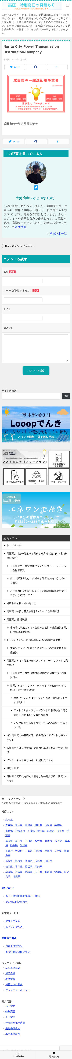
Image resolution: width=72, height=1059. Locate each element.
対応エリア (13, 768)
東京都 (9, 830)
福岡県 (9, 872)
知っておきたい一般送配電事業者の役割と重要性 (33, 640)
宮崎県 (58, 872)
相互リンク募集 (14, 984)
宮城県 (28, 825)
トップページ (14, 545)
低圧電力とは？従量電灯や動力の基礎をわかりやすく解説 (37, 750)
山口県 (48, 861)
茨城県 (31, 830)
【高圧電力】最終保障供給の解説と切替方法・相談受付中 (38, 675)
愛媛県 (28, 866)
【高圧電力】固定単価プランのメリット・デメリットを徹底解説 (38, 568)
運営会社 (10, 973)
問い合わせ (54, 1056)
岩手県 (19, 825)
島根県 (19, 861)
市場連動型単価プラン (17, 951)
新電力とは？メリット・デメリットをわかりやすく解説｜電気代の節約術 (38, 687)
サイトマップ (12, 967)
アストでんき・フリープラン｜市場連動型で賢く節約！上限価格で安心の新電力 (40, 712)
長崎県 (28, 872)
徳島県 (9, 866)
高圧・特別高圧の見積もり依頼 (22, 896)
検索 (66, 396)
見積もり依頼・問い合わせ (21, 603)
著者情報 (21, 226)
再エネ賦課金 (12, 1034)
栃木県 (41, 830)
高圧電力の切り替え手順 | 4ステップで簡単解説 (33, 611)
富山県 (19, 841)
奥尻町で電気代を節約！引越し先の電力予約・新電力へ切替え (37, 778)
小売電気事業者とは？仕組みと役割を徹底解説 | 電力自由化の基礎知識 (39, 629)
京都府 (9, 850)
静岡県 (14, 845)
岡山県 (28, 861)
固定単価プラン (14, 946)
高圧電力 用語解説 (17, 619)
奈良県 (58, 850)
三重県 (28, 850)
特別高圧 (10, 1011)
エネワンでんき (14, 926)
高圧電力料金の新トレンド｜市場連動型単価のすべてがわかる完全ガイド (38, 593)
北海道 (9, 819)
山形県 (48, 825)
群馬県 (50, 830)
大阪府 (19, 850)
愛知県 (23, 845)
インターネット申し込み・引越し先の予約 (30, 760)
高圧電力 (10, 1006)
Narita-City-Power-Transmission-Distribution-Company (20, 246)
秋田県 (38, 825)
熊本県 (48, 872)
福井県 (38, 841)
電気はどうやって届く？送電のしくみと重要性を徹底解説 (38, 650)
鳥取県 (9, 861)
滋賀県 (38, 850)
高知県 (38, 866)
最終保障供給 (12, 1028)
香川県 (19, 866)
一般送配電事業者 (15, 1022)
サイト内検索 (9, 390)
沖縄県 (16, 876)
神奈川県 (20, 830)
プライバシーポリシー (17, 990)
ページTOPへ (18, 1056)
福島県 (58, 825)
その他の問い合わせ (16, 901)
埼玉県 (60, 830)
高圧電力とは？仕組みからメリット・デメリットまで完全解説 (37, 662)
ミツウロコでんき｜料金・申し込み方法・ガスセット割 (40, 725)
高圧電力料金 (9, 938)
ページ (13, 798)
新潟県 (9, 841)
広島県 (38, 861)
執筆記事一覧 (58, 233)
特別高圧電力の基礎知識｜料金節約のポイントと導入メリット (37, 737)
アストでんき (12, 921)
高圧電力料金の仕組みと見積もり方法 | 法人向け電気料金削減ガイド (37, 555)
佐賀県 (19, 872)
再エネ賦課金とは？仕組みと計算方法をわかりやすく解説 (38, 580)
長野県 (58, 841)
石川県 (28, 841)
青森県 (9, 825)
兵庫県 (48, 850)
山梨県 (49, 841)
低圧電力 (10, 1017)
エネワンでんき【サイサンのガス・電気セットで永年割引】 (40, 700)
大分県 (38, 872)
